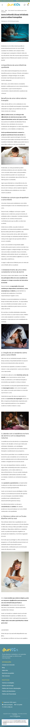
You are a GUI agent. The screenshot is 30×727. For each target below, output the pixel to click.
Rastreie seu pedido (8, 673)
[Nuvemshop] (15, 717)
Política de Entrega (8, 685)
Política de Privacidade (9, 694)
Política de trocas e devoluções (11, 688)
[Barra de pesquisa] (24, 5)
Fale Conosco (6, 676)
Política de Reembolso (8, 691)
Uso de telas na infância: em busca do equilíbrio (14, 638)
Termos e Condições (8, 683)
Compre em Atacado (8, 665)
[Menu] (2, 5)
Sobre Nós (5, 670)
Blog (6, 10)
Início (2, 10)
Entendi (4, 723)
